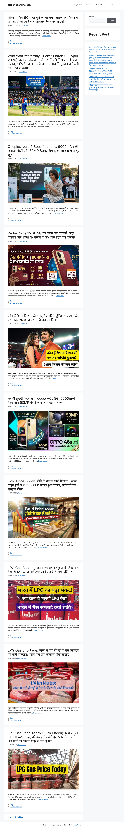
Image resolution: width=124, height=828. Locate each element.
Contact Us (99, 5)
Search (92, 17)
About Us (88, 5)
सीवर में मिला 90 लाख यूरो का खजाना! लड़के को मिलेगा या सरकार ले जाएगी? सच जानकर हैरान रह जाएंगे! (43, 19)
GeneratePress (76, 825)
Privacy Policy (77, 5)
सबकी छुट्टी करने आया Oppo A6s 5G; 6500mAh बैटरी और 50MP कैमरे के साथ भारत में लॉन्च (42, 400)
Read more (46, 36)
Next (20, 817)
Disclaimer (110, 5)
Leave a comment (16, 43)
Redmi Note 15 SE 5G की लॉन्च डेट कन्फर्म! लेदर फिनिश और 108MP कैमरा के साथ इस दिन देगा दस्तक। (42, 235)
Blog (11, 41)
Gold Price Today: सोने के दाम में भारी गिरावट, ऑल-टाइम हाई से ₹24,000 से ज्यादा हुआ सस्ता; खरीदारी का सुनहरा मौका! (43, 485)
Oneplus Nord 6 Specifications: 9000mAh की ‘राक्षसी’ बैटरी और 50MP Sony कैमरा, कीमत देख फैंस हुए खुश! (43, 151)
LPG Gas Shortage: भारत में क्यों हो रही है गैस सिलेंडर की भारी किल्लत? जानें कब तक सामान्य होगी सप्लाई (43, 652)
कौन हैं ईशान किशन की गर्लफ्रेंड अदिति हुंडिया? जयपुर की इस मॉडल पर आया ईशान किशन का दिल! (43, 318)
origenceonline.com (19, 4)
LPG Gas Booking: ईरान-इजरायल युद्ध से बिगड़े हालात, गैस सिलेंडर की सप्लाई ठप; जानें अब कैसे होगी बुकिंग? (43, 570)
